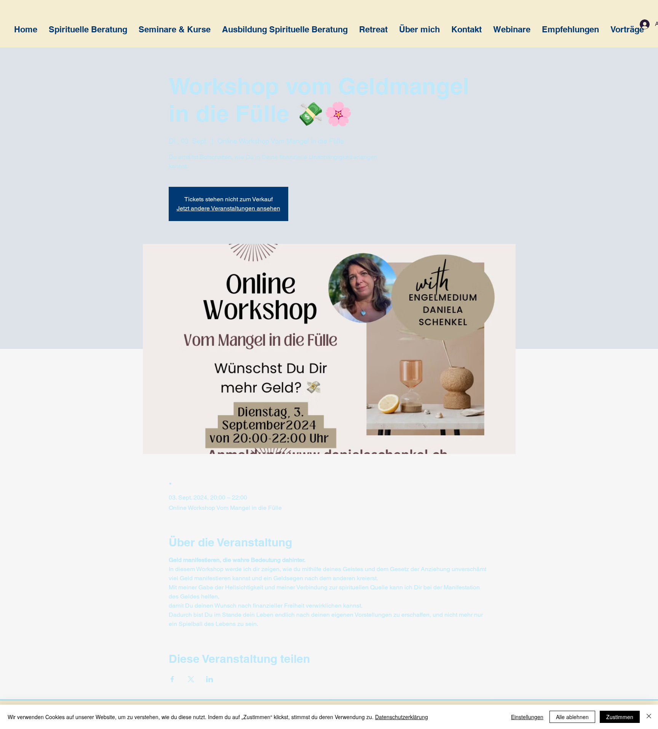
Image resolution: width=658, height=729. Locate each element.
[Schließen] (648, 717)
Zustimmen (619, 717)
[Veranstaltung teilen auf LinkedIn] (209, 679)
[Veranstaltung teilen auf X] (191, 679)
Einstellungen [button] (527, 717)
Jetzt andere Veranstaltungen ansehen (228, 208)
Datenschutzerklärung (401, 717)
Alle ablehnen (572, 717)
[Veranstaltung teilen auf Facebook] (172, 679)
